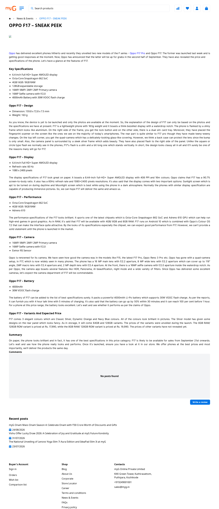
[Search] (32, 8)
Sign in (13, 469)
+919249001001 (123, 482)
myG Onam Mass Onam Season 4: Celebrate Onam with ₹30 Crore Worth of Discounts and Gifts (63, 425)
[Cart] (206, 8)
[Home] (10, 18)
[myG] (10, 8)
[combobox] (99, 8)
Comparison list (18, 484)
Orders (13, 475)
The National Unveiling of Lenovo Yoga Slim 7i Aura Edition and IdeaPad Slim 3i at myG (57, 441)
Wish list (13, 479)
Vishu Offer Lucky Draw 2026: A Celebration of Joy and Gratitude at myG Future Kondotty (59, 433)
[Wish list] (187, 8)
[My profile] (197, 8)
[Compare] (177, 8)
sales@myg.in (122, 487)
